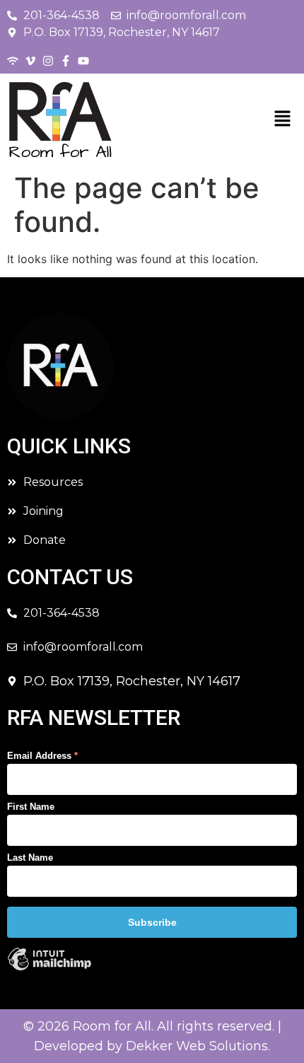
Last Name (30, 857)
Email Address (42, 755)
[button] (283, 119)
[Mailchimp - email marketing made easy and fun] (49, 968)
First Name (30, 806)
